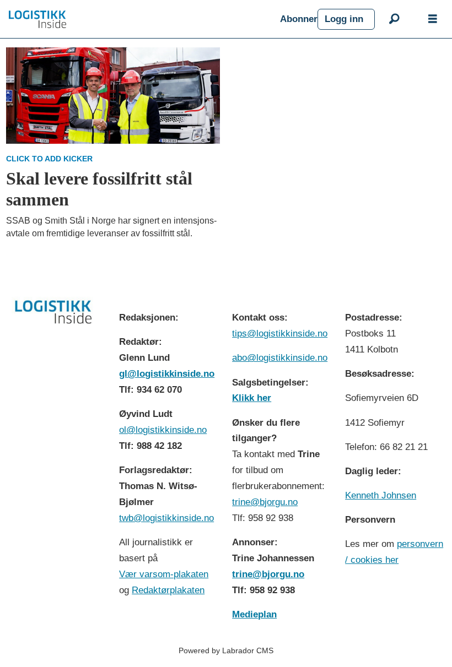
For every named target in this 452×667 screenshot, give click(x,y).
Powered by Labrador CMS (226, 650)
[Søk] (394, 19)
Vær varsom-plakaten (163, 574)
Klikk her (251, 398)
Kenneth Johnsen (380, 495)
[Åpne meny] (432, 19)
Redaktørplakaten (168, 590)
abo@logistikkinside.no (279, 358)
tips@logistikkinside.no (279, 333)
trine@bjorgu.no (265, 502)
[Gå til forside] (140, 19)
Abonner (299, 19)
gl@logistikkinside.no (166, 373)
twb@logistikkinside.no (166, 518)
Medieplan (254, 614)
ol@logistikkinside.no (163, 430)
